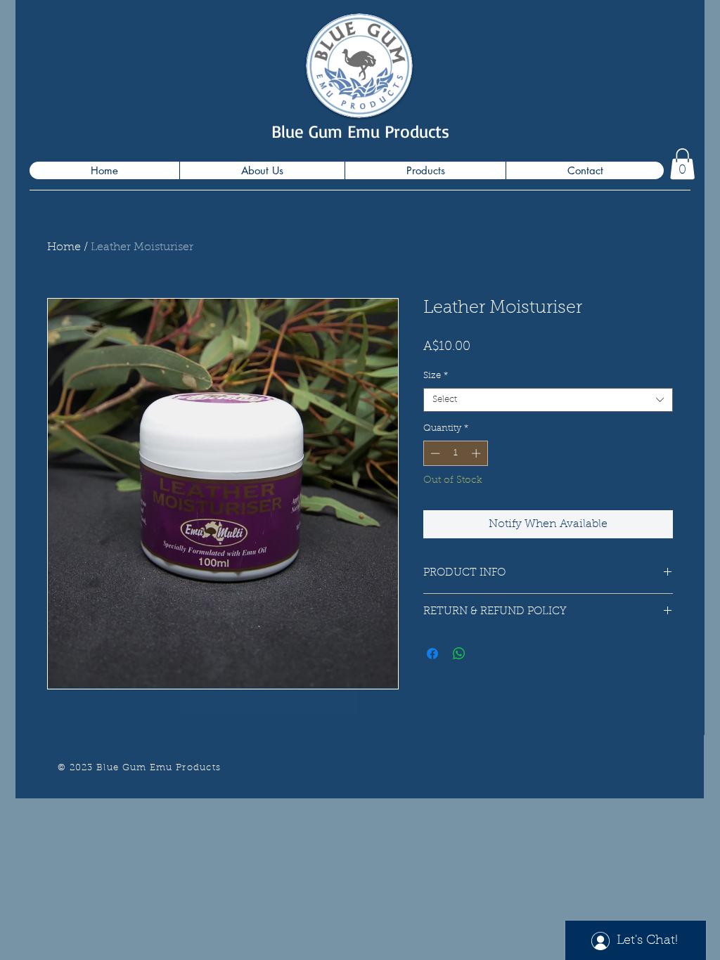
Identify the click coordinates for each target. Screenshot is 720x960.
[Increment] (477, 453)
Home (64, 247)
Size (435, 375)
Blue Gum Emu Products (360, 131)
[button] (682, 163)
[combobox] (548, 400)
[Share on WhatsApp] (459, 653)
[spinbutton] (455, 453)
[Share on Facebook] (432, 653)
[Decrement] (433, 453)
